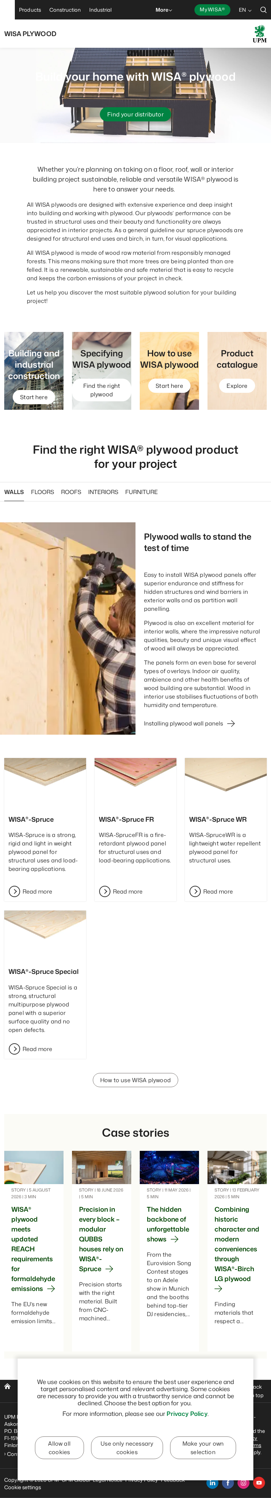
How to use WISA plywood (135, 1080)
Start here (34, 397)
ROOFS (71, 492)
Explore (237, 386)
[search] (263, 9)
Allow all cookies (59, 1448)
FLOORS (42, 492)
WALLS (14, 492)
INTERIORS (103, 492)
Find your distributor (135, 114)
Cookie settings (22, 1487)
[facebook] (228, 1483)
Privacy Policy (187, 1413)
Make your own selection (203, 1448)
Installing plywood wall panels (183, 723)
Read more (37, 891)
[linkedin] (212, 1483)
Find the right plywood (101, 390)
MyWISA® (212, 9)
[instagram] (243, 1483)
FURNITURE (141, 492)
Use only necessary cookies (127, 1448)
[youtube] (259, 1483)
